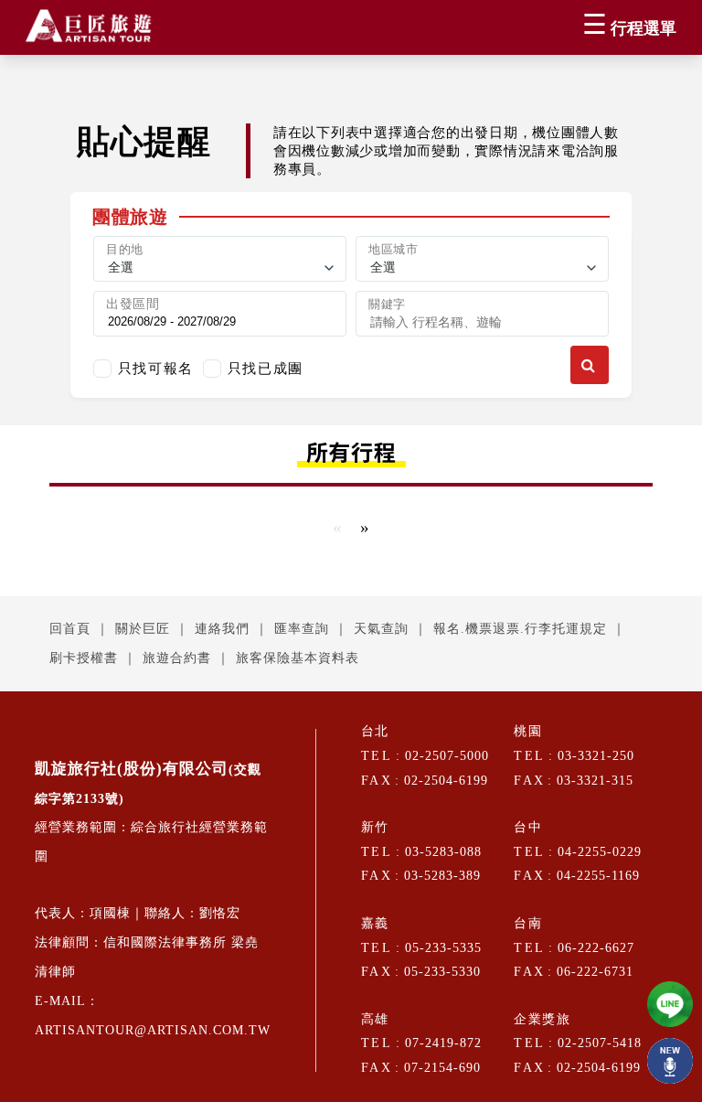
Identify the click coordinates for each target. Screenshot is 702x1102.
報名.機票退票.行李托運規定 (520, 629)
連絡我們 (222, 629)
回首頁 (69, 629)
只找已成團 (265, 368)
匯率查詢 (301, 629)
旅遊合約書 (177, 658)
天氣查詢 (381, 629)
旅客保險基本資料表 (297, 658)
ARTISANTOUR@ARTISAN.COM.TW (153, 1030)
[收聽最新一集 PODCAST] (670, 1061)
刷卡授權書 (83, 658)
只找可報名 (156, 368)
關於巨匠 (142, 629)
